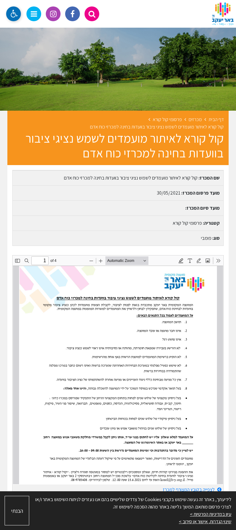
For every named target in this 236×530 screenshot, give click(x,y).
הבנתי (17, 510)
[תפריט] (33, 13)
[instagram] (53, 13)
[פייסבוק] (72, 13)
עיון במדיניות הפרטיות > (210, 514)
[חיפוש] (92, 13)
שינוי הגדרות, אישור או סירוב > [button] (205, 521)
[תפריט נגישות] (13, 13)
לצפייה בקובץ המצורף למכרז (189, 489)
